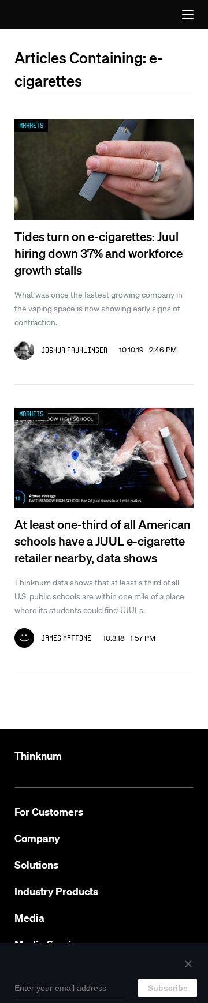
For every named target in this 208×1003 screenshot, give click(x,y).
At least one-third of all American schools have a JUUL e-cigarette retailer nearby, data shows (102, 541)
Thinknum (38, 755)
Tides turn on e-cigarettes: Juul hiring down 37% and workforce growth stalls (98, 253)
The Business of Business (39, 14)
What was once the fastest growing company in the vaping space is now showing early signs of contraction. (98, 309)
